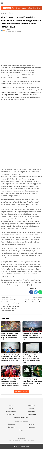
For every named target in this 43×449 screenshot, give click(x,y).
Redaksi (31, 408)
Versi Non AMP (21, 438)
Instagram (12, 427)
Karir (11, 408)
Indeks (11, 405)
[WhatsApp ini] (40, 292)
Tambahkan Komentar (21, 391)
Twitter (32, 424)
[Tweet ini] (36, 292)
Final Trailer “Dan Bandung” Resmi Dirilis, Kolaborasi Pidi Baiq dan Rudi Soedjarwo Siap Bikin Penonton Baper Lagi (10, 357)
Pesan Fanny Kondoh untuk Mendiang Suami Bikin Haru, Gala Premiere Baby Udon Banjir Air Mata (10, 336)
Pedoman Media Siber (21, 417)
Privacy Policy (11, 411)
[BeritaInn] (21, 3)
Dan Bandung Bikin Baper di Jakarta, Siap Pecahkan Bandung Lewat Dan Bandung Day (32, 336)
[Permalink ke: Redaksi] (3, 31)
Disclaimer (31, 411)
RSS (22, 430)
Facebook (12, 424)
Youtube (32, 427)
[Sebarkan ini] (31, 292)
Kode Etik (31, 405)
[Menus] (1, 3)
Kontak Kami (32, 414)
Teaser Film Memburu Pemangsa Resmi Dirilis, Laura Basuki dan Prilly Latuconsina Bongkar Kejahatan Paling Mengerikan (32, 381)
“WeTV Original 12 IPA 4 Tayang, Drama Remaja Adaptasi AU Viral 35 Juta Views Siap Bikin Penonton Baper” (31, 358)
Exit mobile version (21, 446)
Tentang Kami (11, 414)
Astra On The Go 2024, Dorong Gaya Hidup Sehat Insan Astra (33, 300)
